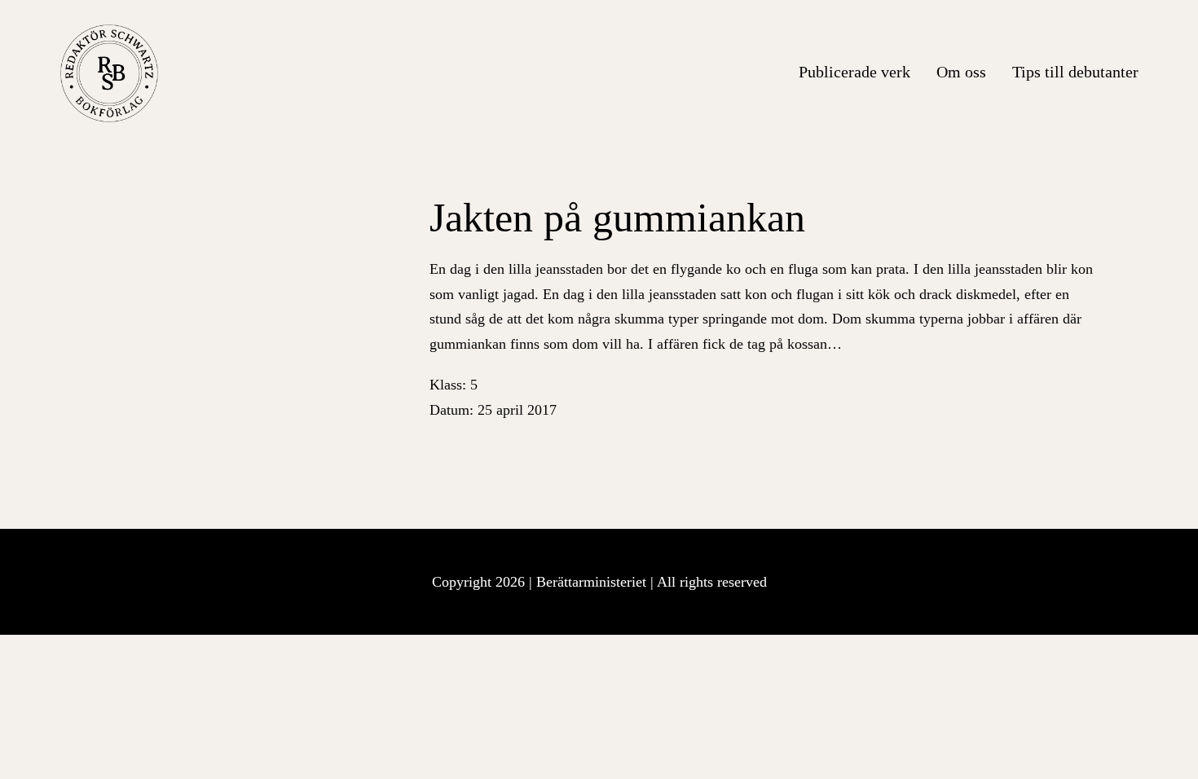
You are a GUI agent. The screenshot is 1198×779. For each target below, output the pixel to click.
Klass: (453, 384)
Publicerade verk (854, 72)
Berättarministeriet (593, 582)
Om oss (961, 72)
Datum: (493, 410)
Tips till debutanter (1075, 72)
